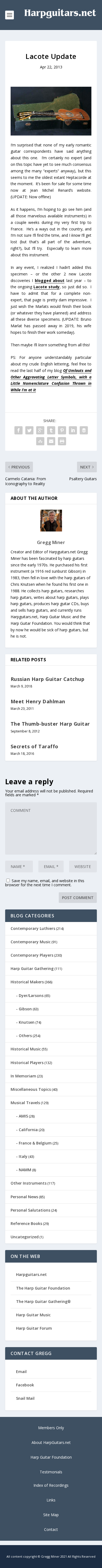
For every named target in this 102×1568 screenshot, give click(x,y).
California (28, 1129)
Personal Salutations (30, 1210)
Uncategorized (25, 1236)
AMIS (23, 1116)
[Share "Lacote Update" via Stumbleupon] (40, 441)
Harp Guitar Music (33, 1314)
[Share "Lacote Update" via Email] (51, 441)
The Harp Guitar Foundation (43, 1288)
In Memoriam (23, 1076)
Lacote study (46, 286)
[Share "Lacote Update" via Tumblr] (51, 430)
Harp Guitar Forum (34, 1328)
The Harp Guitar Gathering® (43, 1301)
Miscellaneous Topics (31, 1089)
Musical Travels (25, 1102)
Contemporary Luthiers (33, 928)
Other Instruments (29, 1183)
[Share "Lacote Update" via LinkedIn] (72, 430)
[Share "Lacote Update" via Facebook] (18, 430)
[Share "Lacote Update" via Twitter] (29, 430)
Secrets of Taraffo (34, 746)
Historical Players (27, 1062)
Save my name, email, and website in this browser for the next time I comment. (44, 882)
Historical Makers (27, 981)
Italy (23, 1156)
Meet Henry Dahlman (38, 701)
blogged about (50, 280)
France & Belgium (35, 1143)
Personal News (24, 1196)
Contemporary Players (32, 955)
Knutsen (27, 1022)
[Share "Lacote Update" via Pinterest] (62, 430)
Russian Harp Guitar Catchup (48, 679)
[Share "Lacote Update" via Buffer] (83, 430)
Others (25, 1035)
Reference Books (26, 1223)
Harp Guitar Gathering (32, 968)
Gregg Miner (51, 542)
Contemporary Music (31, 941)
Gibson (25, 1008)
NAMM (25, 1169)
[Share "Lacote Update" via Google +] (40, 430)
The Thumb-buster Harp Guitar (50, 723)
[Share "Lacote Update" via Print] (62, 441)
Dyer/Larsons (31, 995)
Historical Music (26, 1049)
